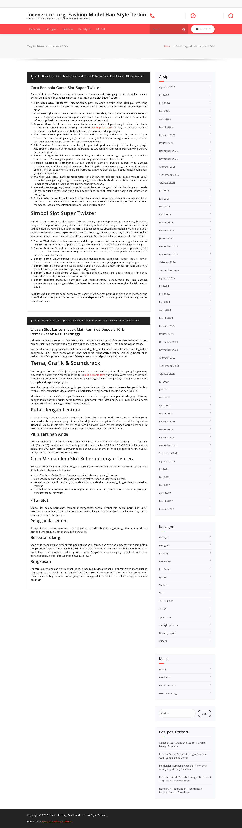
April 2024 (165, 310)
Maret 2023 (166, 413)
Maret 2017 (166, 501)
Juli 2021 (164, 469)
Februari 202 (166, 508)
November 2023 (168, 349)
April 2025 (165, 214)
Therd (35, 75)
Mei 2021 (164, 477)
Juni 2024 (164, 294)
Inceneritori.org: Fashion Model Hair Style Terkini (87, 15)
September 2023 (169, 365)
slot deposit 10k (121, 75)
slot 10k (93, 320)
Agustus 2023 (167, 373)
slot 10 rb (94, 75)
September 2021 (169, 453)
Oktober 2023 (167, 357)
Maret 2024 (166, 317)
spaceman (165, 617)
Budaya (163, 537)
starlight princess (169, 625)
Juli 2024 (164, 286)
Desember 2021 (168, 445)
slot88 (162, 609)
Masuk (162, 669)
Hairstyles (84, 29)
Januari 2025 (166, 238)
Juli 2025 (164, 190)
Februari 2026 (167, 135)
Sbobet (163, 585)
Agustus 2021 (167, 461)
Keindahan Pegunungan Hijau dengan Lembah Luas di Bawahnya (180, 790)
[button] (184, 29)
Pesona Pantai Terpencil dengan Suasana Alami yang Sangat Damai (183, 755)
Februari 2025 (167, 230)
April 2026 (165, 119)
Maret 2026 (166, 127)
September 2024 (169, 270)
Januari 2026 (166, 142)
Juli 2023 (164, 381)
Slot (58, 75)
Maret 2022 (166, 429)
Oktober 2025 (167, 166)
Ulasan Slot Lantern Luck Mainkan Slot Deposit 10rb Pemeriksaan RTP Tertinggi (77, 331)
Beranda (35, 29)
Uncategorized (167, 633)
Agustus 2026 (167, 87)
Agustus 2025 (167, 182)
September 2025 (169, 174)
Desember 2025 (168, 150)
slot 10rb (102, 320)
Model (100, 29)
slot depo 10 (106, 75)
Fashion (67, 29)
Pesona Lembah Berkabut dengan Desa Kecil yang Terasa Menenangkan (185, 778)
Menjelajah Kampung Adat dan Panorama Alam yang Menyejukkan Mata (183, 767)
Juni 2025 (164, 198)
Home (167, 46)
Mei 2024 (164, 302)
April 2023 (165, 405)
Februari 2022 (167, 437)
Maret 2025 (166, 222)
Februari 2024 (167, 326)
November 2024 (168, 254)
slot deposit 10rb (101, 127)
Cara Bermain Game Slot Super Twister (66, 87)
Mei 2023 (164, 397)
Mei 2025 (164, 206)
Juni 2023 (164, 389)
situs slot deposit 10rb (77, 75)
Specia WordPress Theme (57, 821)
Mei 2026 (164, 111)
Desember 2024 (168, 246)
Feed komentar (168, 685)
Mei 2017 (164, 485)
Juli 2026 (164, 95)
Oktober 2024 (167, 262)
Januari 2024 (166, 333)
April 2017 (165, 493)
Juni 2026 (164, 103)
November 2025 (168, 158)
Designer (52, 29)
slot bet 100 (166, 601)
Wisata (163, 640)
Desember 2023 (168, 341)
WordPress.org (168, 693)
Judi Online (49, 75)
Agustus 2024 (167, 278)
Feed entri (165, 677)
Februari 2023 (167, 421)
